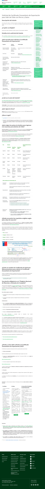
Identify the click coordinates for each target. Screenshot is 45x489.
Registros (36, 76)
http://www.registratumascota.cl (8, 339)
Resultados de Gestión (14, 461)
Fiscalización (37, 68)
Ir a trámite (26, 413)
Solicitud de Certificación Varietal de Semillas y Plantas (39, 45)
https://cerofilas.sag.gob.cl (6, 364)
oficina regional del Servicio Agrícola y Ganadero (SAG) (6, 391)
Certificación (12, 9)
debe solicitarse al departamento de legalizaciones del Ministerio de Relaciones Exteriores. (18, 426)
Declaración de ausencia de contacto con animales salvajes (19, 203)
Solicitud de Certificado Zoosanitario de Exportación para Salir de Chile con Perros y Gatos (38, 59)
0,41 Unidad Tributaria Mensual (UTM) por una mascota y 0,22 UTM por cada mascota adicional (17, 100)
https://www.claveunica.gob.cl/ (27, 54)
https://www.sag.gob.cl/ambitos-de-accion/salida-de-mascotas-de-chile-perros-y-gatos (16, 36)
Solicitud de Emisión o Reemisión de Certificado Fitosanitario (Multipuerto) (38, 64)
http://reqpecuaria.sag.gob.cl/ (14, 224)
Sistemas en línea (22, 468)
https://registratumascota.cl (16, 62)
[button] (4, 6)
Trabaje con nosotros (23, 461)
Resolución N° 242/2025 (26, 102)
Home (3, 9)
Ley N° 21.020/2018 (16, 285)
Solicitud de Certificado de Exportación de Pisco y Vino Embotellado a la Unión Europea (38, 53)
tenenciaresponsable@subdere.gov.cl (8, 315)
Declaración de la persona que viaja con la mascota (18, 202)
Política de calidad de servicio (15, 470)
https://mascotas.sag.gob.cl (6, 359)
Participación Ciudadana (14, 463)
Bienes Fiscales (37, 25)
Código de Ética (13, 466)
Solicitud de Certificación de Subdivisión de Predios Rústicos (38, 48)
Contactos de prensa (5, 456)
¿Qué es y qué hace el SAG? (15, 456)
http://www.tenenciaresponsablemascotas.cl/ (10, 336)
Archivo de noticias (4, 458)
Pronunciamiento (37, 74)
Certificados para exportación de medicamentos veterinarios (38, 31)
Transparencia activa (23, 458)
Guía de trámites (22, 463)
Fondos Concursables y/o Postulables (38, 71)
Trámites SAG (7, 9)
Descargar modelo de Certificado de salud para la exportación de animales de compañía (21, 76)
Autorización (37, 23)
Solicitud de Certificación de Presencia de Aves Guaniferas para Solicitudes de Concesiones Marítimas (38, 40)
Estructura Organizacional (14, 458)
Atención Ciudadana (38, 21)
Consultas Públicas (22, 466)
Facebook (33, 461)
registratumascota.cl (23, 322)
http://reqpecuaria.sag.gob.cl (19, 82)
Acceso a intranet (33, 480)
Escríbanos (21, 456)
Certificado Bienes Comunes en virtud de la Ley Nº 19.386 (39, 35)
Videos (3, 461)
